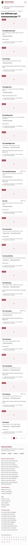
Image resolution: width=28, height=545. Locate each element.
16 (11, 438)
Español (22, 453)
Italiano (16, 453)
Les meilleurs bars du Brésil (8, 514)
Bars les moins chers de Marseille (9, 482)
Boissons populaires (6, 484)
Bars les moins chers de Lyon (8, 463)
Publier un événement (6, 491)
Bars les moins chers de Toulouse (9, 474)
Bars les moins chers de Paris (8, 470)
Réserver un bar (5, 499)
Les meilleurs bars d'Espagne (8, 522)
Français (3, 453)
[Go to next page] (24, 438)
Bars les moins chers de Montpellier (10, 476)
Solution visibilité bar (6, 493)
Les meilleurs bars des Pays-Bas (9, 526)
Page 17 (20, 11)
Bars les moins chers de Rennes (9, 464)
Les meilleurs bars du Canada (8, 516)
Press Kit (3, 506)
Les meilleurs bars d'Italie (7, 524)
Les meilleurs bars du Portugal (8, 528)
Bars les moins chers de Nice (8, 480)
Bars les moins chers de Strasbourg (10, 466)
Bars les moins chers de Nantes (9, 478)
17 (14, 438)
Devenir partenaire (5, 501)
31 (21, 438)
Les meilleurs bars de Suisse (8, 518)
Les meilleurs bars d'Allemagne (8, 520)
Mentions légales (5, 504)
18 (16, 438)
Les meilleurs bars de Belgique (8, 512)
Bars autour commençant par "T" (9, 11)
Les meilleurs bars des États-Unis (9, 530)
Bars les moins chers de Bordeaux (9, 472)
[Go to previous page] (4, 438)
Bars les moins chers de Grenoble (9, 461)
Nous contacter (5, 503)
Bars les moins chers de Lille (8, 468)
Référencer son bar (6, 489)
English (10, 453)
